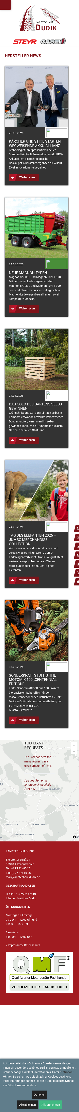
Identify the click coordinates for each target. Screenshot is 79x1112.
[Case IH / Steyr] (39, 41)
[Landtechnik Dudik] (39, 18)
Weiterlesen (27, 177)
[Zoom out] (74, 751)
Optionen (39, 1094)
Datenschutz (32, 945)
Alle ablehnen (27, 1104)
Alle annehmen (51, 1104)
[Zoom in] (74, 745)
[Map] (39, 790)
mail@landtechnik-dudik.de (23, 877)
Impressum (15, 945)
